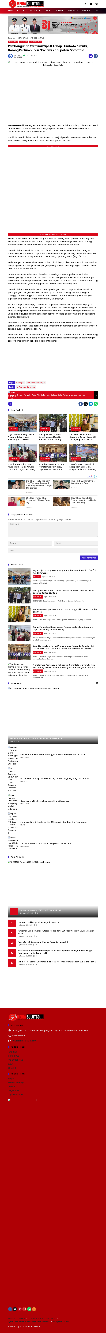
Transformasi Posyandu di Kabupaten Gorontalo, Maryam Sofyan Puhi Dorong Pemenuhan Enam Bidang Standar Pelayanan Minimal (82, 467)
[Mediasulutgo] (26, 3)
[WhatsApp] (96, 404)
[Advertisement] (53, 361)
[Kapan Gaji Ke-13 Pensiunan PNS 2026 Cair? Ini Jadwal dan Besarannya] (13, 823)
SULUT (10, 1064)
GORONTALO (13, 42)
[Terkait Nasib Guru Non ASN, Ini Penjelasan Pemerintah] (13, 844)
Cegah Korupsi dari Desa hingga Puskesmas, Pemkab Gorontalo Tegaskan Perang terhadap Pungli (21, 467)
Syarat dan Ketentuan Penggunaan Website (29, 1321)
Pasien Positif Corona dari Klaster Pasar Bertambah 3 (43, 942)
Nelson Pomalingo (37, 382)
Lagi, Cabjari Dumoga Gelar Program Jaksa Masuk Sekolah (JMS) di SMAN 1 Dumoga (21, 437)
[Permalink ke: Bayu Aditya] (11, 56)
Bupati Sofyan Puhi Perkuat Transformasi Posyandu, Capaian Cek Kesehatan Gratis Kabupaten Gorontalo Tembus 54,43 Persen (52, 467)
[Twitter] (86, 404)
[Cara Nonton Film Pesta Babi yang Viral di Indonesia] (13, 802)
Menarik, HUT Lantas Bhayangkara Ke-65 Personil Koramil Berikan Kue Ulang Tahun (57, 962)
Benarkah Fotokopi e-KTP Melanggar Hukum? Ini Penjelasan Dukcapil (52, 754)
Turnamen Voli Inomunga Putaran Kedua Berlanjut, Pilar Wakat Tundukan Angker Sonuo (56, 932)
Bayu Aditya (18, 55)
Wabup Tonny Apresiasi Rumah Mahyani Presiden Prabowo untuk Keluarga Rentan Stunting (50, 437)
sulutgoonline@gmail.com (24, 1041)
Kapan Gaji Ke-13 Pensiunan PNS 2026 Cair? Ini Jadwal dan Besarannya (53, 822)
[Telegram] (91, 404)
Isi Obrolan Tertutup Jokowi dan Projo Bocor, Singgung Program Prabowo (55, 778)
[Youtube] (24, 1309)
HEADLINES (23, 42)
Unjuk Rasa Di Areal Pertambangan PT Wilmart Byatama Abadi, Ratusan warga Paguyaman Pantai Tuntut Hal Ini (55, 952)
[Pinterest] (20, 1309)
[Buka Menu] (90, 3)
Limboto (11, 1086)
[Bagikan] (96, 56)
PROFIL (22, 1318)
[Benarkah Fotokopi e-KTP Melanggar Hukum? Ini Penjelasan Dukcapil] (13, 755)
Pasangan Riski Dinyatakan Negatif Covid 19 (38, 922)
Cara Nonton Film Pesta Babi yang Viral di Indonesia (44, 801)
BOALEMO (12, 1068)
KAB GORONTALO (35, 42)
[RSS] (34, 1309)
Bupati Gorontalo (15, 1094)
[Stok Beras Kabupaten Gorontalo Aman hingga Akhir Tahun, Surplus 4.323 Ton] (83, 423)
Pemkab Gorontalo (27, 387)
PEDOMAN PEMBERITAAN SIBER (42, 1318)
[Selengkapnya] (97, 683)
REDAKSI (11, 1318)
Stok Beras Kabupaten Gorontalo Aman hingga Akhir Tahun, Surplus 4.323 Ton (83, 437)
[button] (85, 3)
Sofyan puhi (13, 1090)
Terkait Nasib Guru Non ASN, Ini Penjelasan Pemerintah (45, 843)
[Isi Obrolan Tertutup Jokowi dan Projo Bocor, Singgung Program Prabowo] (13, 779)
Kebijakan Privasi (61, 1321)
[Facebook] (80, 404)
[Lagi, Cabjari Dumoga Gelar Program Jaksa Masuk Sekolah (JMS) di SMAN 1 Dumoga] (22, 423)
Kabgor (21, 382)
